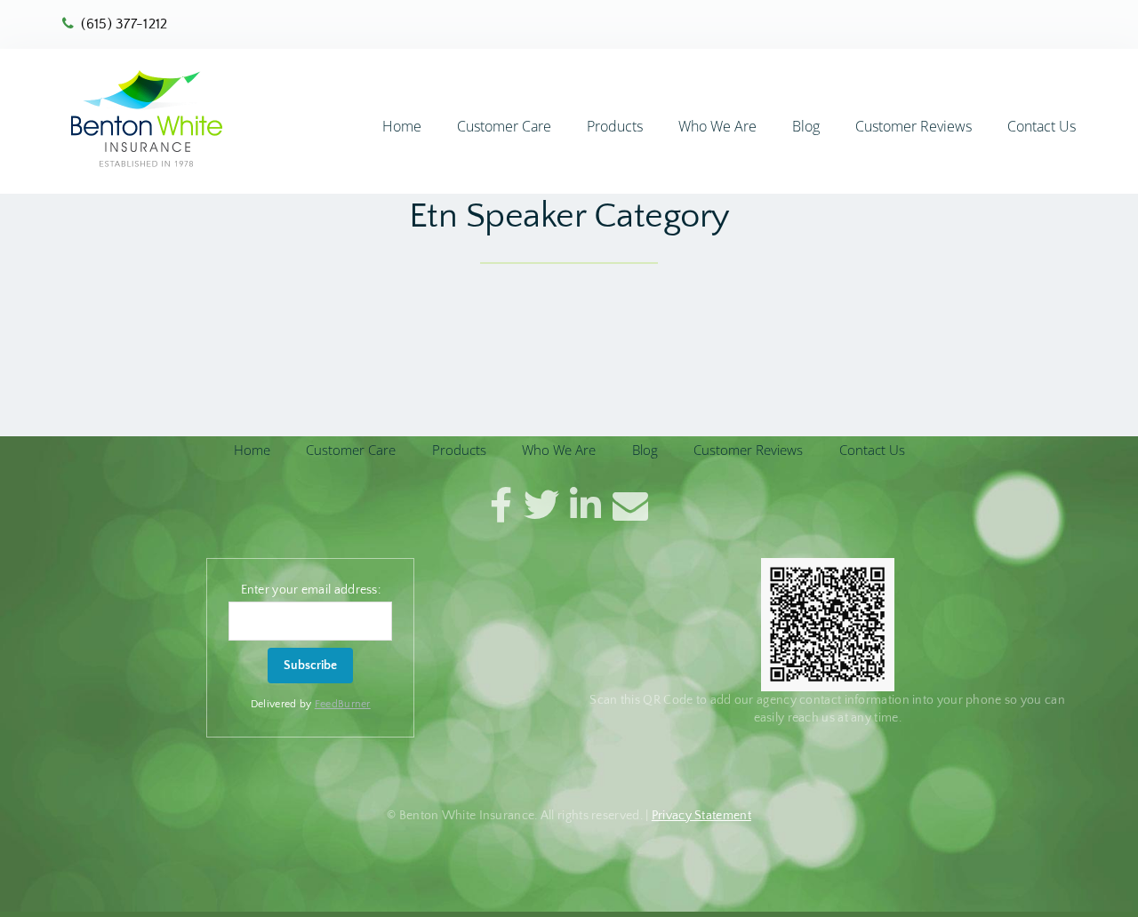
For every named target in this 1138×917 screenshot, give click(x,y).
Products (615, 126)
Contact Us (1041, 126)
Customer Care (504, 126)
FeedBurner (343, 704)
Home (401, 126)
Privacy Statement (701, 816)
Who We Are (717, 126)
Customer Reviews (913, 126)
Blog (806, 126)
